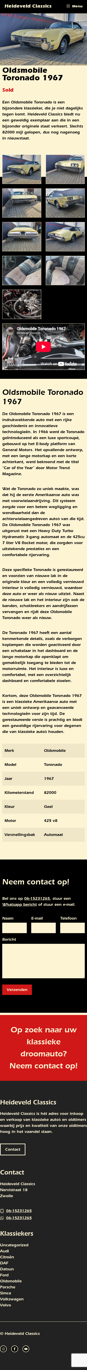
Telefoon (68, 918)
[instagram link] (3, 1349)
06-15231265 (37, 898)
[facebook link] (26, 1349)
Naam (7, 918)
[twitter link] (14, 1349)
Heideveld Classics (28, 6)
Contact (12, 1149)
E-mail (37, 918)
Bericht (9, 940)
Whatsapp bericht (19, 904)
